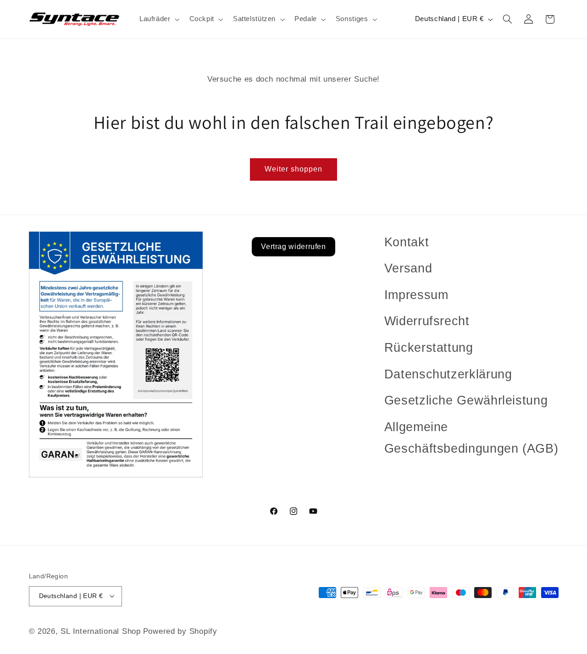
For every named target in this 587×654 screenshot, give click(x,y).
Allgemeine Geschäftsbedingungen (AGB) (471, 437)
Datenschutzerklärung (448, 374)
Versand (408, 268)
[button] (158, 19)
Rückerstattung (428, 348)
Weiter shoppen (294, 169)
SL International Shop (100, 630)
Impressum (416, 295)
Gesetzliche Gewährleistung (466, 400)
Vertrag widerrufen (293, 246)
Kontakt (406, 242)
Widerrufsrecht (427, 321)
